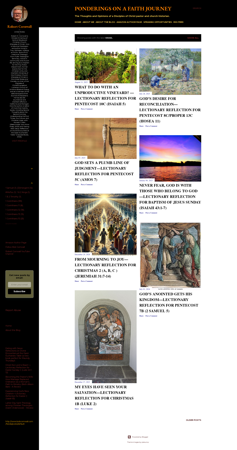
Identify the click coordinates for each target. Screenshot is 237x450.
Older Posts (193, 420)
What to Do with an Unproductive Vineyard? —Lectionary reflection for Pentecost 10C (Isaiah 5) (105, 95)
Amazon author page (129, 22)
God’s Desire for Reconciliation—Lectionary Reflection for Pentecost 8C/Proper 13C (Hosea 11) (170, 110)
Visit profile (19, 141)
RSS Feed (178, 22)
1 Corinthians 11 (13, 205)
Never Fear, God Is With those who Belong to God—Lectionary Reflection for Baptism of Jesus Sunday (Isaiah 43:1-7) (170, 196)
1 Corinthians (13, 201)
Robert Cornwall (19, 26)
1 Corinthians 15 (14, 218)
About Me (88, 22)
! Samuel (10, 188)
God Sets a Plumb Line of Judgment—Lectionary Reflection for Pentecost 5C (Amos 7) (104, 171)
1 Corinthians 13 (14, 214)
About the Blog (105, 22)
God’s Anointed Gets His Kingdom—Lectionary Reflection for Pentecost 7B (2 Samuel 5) (168, 302)
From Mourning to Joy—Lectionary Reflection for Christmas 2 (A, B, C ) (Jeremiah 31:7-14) (105, 267)
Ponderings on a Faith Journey (123, 8)
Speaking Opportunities (157, 22)
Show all (193, 38)
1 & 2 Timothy (12, 196)
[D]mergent (24, 188)
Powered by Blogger (140, 437)
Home (78, 22)
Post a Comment (87, 109)
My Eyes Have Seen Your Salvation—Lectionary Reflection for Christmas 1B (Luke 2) (104, 395)
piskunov (145, 442)
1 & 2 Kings (23, 192)
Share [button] (77, 109)
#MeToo (10, 192)
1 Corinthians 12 (14, 210)
